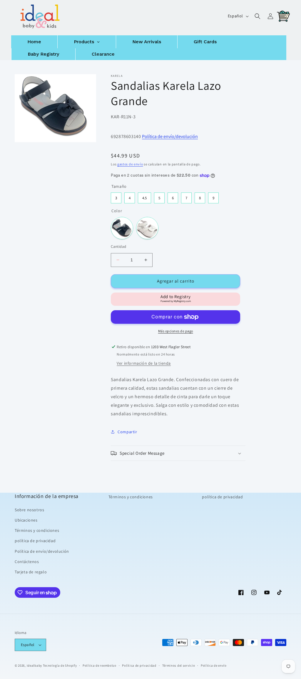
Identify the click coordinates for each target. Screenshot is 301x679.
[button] (257, 16)
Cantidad (118, 246)
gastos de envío (130, 164)
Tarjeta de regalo (31, 572)
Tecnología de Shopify (60, 665)
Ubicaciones (26, 520)
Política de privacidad (139, 665)
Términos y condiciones (37, 530)
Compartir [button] (127, 431)
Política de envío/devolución (170, 136)
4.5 (144, 196)
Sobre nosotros (29, 509)
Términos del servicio (178, 665)
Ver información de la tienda (144, 363)
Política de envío (214, 665)
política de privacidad (35, 540)
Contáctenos (27, 561)
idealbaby (34, 665)
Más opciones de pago (175, 331)
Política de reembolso (99, 665)
